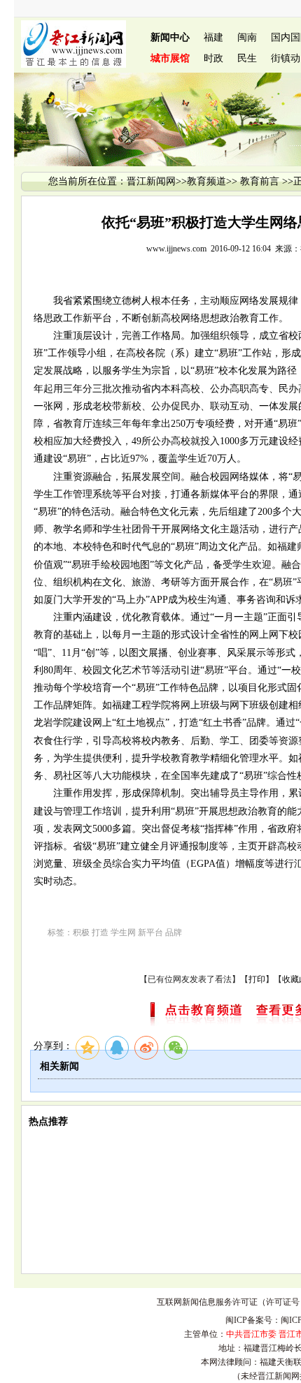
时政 (213, 58)
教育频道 (206, 181)
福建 (213, 37)
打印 (256, 979)
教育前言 (259, 181)
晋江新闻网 (151, 181)
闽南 (247, 37)
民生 (247, 58)
